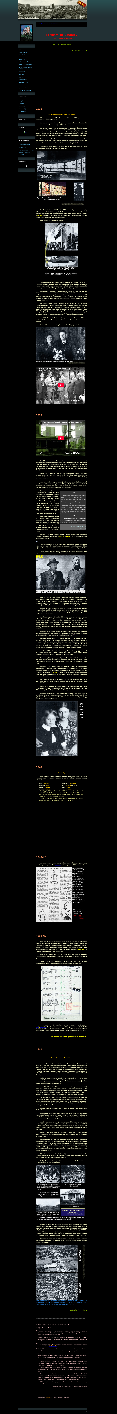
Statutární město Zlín (24, 144)
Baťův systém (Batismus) (25, 62)
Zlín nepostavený (23, 79)
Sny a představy (23, 111)
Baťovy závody (23, 52)
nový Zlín (21, 74)
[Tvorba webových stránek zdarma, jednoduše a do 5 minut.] (86, 1411)
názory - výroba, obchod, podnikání (25, 68)
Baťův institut (22, 147)
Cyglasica (21, 103)
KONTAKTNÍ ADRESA (25, 90)
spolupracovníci (23, 59)
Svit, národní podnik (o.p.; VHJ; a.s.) (25, 55)
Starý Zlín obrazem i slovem (26, 150)
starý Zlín (21, 77)
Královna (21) (22, 109)
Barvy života (22, 101)
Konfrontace (22, 85)
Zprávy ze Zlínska (23, 87)
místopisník (22, 71)
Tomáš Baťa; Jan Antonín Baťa (49, 23)
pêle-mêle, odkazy (23, 82)
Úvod (38, 23)
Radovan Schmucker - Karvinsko (25, 153)
